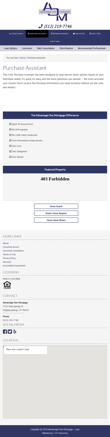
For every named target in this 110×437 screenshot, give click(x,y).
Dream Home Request (56, 213)
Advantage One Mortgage (55, 11)
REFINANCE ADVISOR (60, 34)
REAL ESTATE (80, 34)
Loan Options (10, 48)
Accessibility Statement (14, 265)
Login (77, 429)
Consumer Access (11, 246)
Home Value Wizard (56, 220)
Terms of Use (9, 254)
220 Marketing (61, 433)
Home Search (56, 206)
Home (22, 57)
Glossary (7, 261)
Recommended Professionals (92, 48)
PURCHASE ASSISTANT (37, 34)
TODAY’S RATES (17, 34)
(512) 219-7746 (58, 26)
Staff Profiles (55, 41)
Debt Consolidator (46, 48)
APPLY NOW (96, 34)
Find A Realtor (66, 48)
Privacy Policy (9, 258)
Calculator (27, 48)
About (6, 243)
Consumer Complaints (13, 250)
